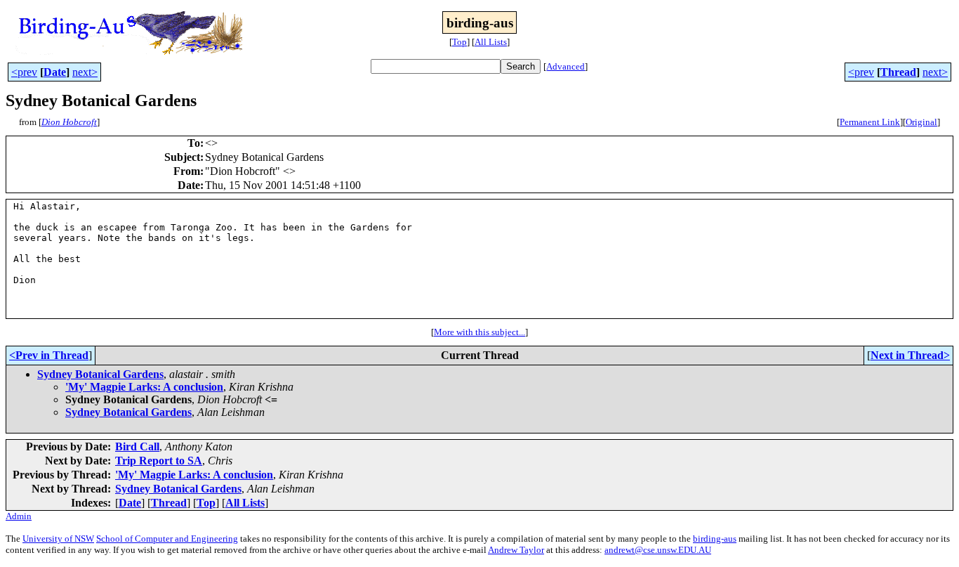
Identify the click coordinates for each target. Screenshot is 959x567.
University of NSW (58, 538)
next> (85, 72)
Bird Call (137, 446)
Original (921, 122)
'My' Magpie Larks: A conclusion (144, 387)
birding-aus (714, 538)
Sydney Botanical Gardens (100, 374)
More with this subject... (479, 332)
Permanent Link (870, 122)
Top (459, 42)
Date (55, 72)
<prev (24, 72)
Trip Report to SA (158, 461)
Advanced (565, 66)
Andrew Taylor (516, 550)
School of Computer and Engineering (167, 538)
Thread (898, 72)
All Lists (491, 42)
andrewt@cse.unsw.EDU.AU (657, 550)
